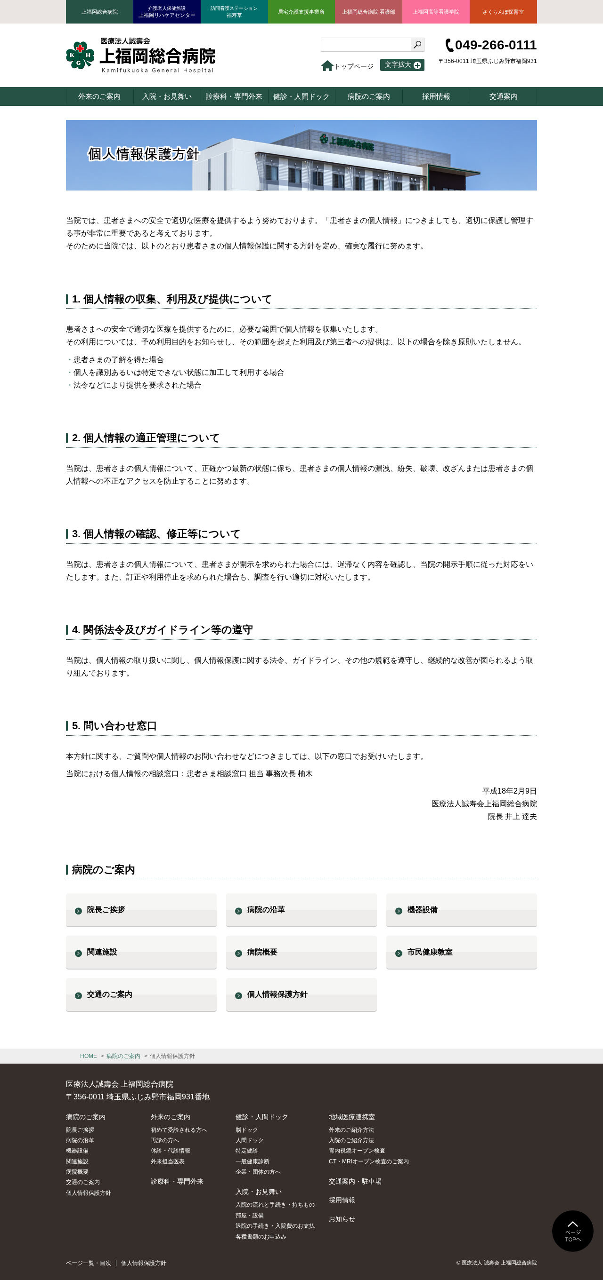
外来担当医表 (168, 1161)
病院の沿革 (266, 910)
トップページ (354, 66)
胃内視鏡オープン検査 (357, 1150)
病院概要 (262, 952)
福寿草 (234, 12)
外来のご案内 (170, 1116)
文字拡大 (398, 64)
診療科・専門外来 (177, 1181)
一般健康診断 (252, 1161)
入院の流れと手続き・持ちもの (275, 1204)
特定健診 (247, 1150)
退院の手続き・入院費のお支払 (275, 1226)
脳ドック (247, 1130)
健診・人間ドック (262, 1116)
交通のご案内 (109, 994)
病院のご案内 (123, 1056)
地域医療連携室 (352, 1116)
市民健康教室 (430, 952)
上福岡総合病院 (99, 12)
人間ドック (250, 1140)
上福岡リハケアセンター (167, 12)
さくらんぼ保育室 (503, 12)
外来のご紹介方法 (351, 1130)
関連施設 (102, 952)
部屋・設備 (250, 1215)
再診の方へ (165, 1140)
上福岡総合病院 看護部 (368, 12)
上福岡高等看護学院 (436, 12)
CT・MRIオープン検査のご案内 (369, 1161)
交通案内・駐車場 (355, 1181)
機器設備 (422, 910)
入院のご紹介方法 (351, 1140)
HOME (88, 1056)
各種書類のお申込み (261, 1236)
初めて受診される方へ (179, 1130)
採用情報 (342, 1200)
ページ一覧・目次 (88, 1263)
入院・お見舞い (259, 1191)
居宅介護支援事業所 (301, 12)
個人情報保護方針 (277, 994)
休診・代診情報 (170, 1150)
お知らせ (342, 1219)
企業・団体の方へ (258, 1172)
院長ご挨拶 (106, 910)
